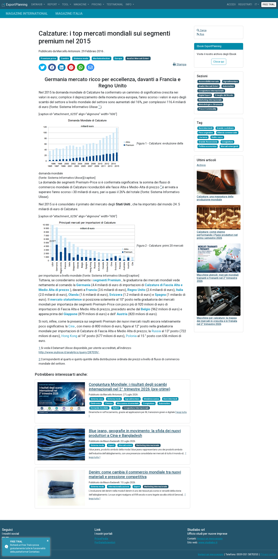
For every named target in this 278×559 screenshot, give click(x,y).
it (256, 4)
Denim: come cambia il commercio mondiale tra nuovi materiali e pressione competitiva (135, 474)
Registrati (245, 4)
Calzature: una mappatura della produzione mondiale (215, 198)
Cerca (202, 30)
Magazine (80, 4)
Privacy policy (268, 554)
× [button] (48, 540)
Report (52, 4)
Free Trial (269, 4)
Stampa (181, 64)
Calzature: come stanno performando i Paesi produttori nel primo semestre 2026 (217, 235)
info (129, 4)
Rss (201, 34)
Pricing (97, 4)
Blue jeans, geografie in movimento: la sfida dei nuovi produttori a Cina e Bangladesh (135, 433)
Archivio (201, 165)
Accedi (231, 4)
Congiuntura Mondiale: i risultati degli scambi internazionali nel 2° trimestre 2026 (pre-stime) (129, 386)
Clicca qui (218, 61)
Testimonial (115, 4)
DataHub (37, 4)
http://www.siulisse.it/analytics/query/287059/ (69, 352)
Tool (65, 4)
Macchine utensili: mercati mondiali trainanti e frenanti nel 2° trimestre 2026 (218, 278)
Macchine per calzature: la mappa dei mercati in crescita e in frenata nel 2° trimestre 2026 (217, 321)
